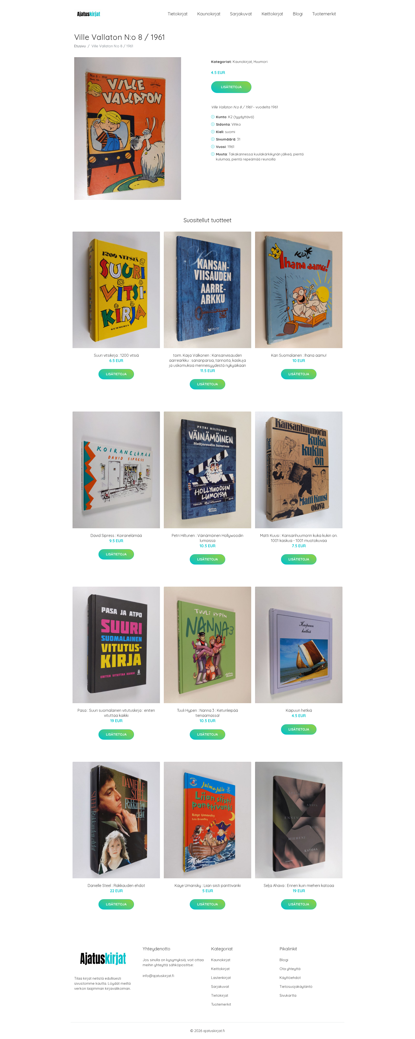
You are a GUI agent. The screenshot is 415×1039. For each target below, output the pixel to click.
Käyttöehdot (290, 977)
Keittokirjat (272, 14)
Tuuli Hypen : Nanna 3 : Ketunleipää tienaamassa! (207, 713)
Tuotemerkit (324, 14)
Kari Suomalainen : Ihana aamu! (298, 355)
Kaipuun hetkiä (299, 710)
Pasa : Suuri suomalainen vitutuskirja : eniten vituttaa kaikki (116, 713)
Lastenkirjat (221, 977)
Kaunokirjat (208, 14)
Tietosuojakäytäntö (296, 986)
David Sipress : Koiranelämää (116, 535)
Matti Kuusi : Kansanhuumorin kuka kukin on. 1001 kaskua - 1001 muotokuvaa (298, 538)
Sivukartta (288, 995)
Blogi (298, 14)
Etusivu (80, 46)
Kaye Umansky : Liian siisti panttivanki (208, 885)
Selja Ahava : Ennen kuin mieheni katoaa (299, 885)
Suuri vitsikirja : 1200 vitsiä (116, 355)
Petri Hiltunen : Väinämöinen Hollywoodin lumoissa (207, 538)
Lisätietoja (231, 87)
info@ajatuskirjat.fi (158, 975)
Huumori (261, 61)
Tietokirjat (178, 14)
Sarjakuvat (241, 14)
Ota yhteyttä (290, 968)
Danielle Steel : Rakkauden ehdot (116, 885)
